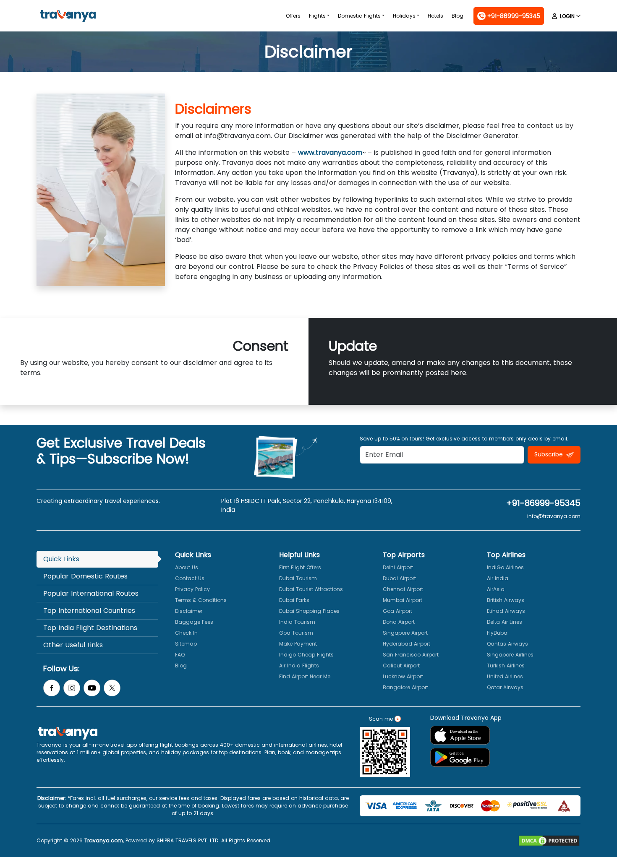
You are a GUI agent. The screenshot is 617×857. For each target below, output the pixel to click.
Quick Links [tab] (61, 559)
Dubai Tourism (298, 578)
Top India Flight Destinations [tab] (90, 628)
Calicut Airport (401, 665)
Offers (293, 15)
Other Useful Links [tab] (73, 645)
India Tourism (297, 621)
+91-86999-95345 (543, 503)
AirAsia (496, 589)
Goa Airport (397, 611)
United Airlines (505, 676)
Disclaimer (188, 611)
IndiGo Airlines (505, 567)
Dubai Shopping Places (309, 611)
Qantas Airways (507, 643)
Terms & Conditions (201, 600)
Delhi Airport (398, 567)
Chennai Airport (403, 589)
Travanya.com (103, 840)
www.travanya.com (330, 152)
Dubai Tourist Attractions (311, 589)
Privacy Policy (192, 589)
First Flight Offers (300, 567)
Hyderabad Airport (406, 643)
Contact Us (189, 578)
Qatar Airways (505, 687)
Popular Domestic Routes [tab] (85, 576)
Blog (457, 15)
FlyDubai (498, 632)
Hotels (435, 15)
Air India (497, 578)
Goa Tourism (296, 632)
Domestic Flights (359, 15)
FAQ (180, 654)
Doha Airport (399, 621)
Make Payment (298, 643)
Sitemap (186, 643)
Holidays (404, 15)
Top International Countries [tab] (89, 610)
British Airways (505, 600)
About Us (186, 567)
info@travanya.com (553, 516)
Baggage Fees (194, 621)
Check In (186, 632)
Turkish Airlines (506, 665)
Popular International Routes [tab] (91, 593)
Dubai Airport (399, 578)
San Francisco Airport (411, 654)
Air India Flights (299, 665)
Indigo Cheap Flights (306, 654)
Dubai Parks (294, 600)
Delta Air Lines (504, 621)
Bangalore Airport (405, 687)
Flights (317, 15)
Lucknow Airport (403, 676)
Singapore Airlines (510, 654)
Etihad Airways (506, 611)
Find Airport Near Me (304, 676)
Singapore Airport (405, 632)
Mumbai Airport (402, 600)
